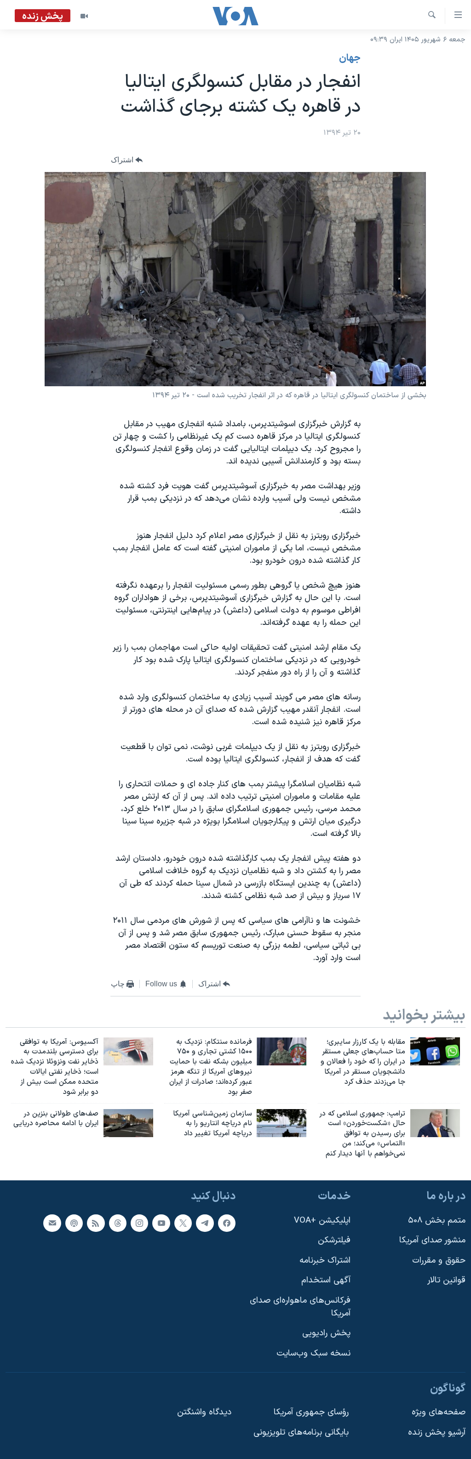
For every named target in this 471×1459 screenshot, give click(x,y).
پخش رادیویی (326, 1333)
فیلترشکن (334, 1240)
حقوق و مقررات (438, 1260)
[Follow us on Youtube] (161, 1222)
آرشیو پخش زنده (436, 1432)
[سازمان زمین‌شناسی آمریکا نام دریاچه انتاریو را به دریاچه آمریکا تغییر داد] (281, 1123)
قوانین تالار (446, 1280)
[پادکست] (74, 1222)
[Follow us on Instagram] (139, 1222)
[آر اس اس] (95, 1222)
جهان (350, 58)
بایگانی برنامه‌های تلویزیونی (301, 1432)
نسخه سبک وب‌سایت (313, 1353)
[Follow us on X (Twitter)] (183, 1222)
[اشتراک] (52, 1222)
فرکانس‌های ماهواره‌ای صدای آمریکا (300, 1307)
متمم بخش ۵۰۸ (436, 1220)
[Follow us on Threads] (117, 1222)
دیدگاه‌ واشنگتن (204, 1412)
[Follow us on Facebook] (227, 1222)
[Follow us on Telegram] (204, 1222)
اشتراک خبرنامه (324, 1260)
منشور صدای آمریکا (432, 1240)
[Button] (127, 160)
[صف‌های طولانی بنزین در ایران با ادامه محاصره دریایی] (128, 1123)
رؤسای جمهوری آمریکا (311, 1412)
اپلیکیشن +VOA (322, 1220)
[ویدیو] (84, 16)
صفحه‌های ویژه (438, 1412)
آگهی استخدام (325, 1280)
